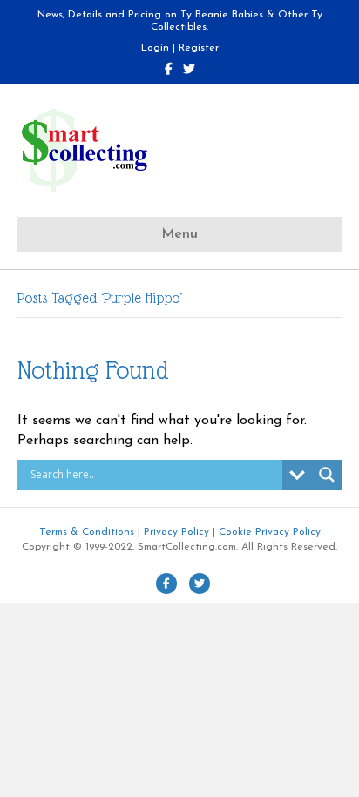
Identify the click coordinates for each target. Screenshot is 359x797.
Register (199, 48)
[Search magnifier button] (327, 475)
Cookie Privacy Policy (270, 532)
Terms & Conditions (86, 532)
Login (155, 48)
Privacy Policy (176, 532)
